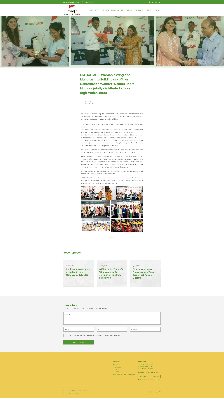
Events (117, 369)
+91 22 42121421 (88, 2)
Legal (79, 390)
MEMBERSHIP (139, 10)
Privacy (85, 390)
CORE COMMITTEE (117, 10)
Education (118, 367)
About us (66, 390)
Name (67, 329)
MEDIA (148, 10)
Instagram (156, 2)
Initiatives (116, 364)
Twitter (152, 2)
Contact (73, 390)
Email (100, 329)
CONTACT (157, 10)
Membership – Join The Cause (124, 374)
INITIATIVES (128, 10)
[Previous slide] (85, 209)
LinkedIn (149, 2)
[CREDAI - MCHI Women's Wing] (72, 10)
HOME (91, 10)
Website (134, 329)
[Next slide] (139, 209)
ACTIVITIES (106, 10)
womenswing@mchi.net (72, 2)
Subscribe (156, 376)
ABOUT (97, 10)
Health (117, 372)
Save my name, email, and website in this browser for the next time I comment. (93, 335)
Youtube (159, 2)
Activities (116, 361)
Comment (69, 314)
